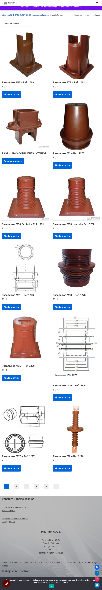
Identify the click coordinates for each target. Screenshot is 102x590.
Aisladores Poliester (33, 562)
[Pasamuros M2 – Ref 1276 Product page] (76, 429)
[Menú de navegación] (97, 3)
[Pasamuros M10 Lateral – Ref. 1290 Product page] (76, 197)
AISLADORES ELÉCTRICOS (19, 15)
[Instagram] (97, 579)
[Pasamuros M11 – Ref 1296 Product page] (25, 268)
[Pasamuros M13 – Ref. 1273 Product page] (76, 268)
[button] (6, 583)
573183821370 (8, 511)
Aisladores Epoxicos (41, 15)
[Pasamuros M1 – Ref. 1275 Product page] (76, 126)
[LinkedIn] (97, 573)
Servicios (71, 562)
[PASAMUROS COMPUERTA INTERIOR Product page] (25, 126)
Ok (52, 586)
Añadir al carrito (11, 94)
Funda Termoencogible (89, 562)
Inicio (4, 15)
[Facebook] (97, 567)
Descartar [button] (77, 7)
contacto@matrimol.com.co (14, 507)
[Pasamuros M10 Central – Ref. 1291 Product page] (25, 197)
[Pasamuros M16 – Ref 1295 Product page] (76, 348)
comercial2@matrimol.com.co (15, 519)
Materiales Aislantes (55, 562)
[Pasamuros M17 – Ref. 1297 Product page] (25, 429)
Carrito (5, 566)
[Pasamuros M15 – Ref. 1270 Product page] (25, 338)
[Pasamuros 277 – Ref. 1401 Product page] (76, 55)
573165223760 (8, 522)
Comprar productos (13, 161)
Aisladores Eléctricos (11, 562)
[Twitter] (97, 585)
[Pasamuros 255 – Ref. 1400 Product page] (25, 55)
